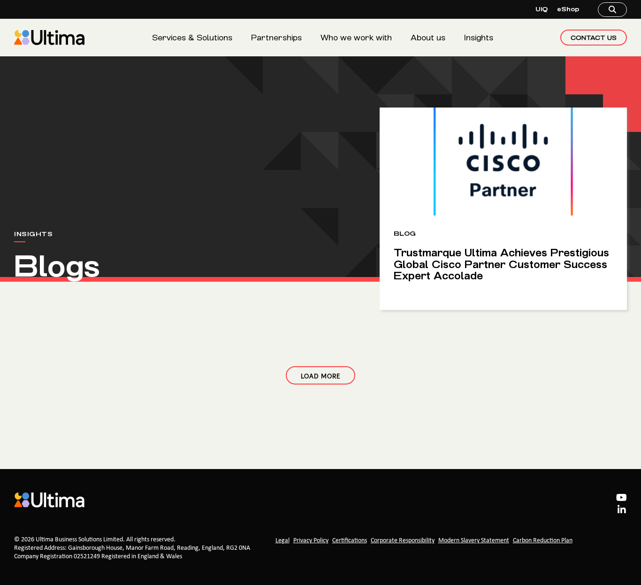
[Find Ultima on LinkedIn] (622, 511)
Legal (282, 540)
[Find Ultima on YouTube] (621, 499)
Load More (320, 375)
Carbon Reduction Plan (542, 540)
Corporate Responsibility (403, 540)
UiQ (541, 9)
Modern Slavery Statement (473, 540)
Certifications (349, 540)
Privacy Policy (310, 540)
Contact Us (594, 37)
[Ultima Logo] (49, 37)
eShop (568, 9)
